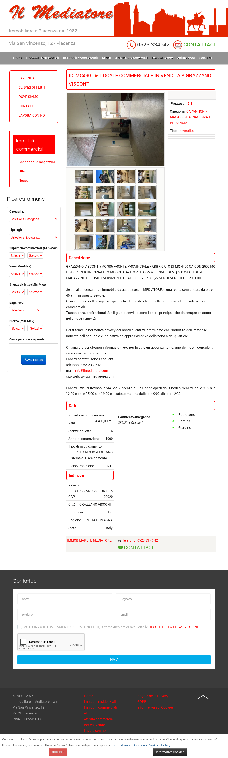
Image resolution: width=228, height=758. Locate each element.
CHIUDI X (58, 752)
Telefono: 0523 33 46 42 (140, 540)
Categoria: (16, 211)
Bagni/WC (16, 303)
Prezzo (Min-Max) (21, 321)
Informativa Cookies (170, 752)
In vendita (186, 130)
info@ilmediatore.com (91, 370)
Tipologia (16, 230)
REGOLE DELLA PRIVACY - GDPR (173, 627)
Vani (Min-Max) (20, 266)
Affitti (88, 713)
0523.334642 (153, 44)
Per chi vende (94, 724)
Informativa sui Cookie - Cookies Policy (140, 745)
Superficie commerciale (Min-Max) (33, 248)
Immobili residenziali (100, 701)
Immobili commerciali (100, 707)
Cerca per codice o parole (26, 339)
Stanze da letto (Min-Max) (27, 284)
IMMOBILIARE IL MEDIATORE (89, 540)
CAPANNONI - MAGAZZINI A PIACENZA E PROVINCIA (190, 117)
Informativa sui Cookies (155, 707)
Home (88, 695)
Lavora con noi (95, 730)
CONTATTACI (198, 44)
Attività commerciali (99, 719)
